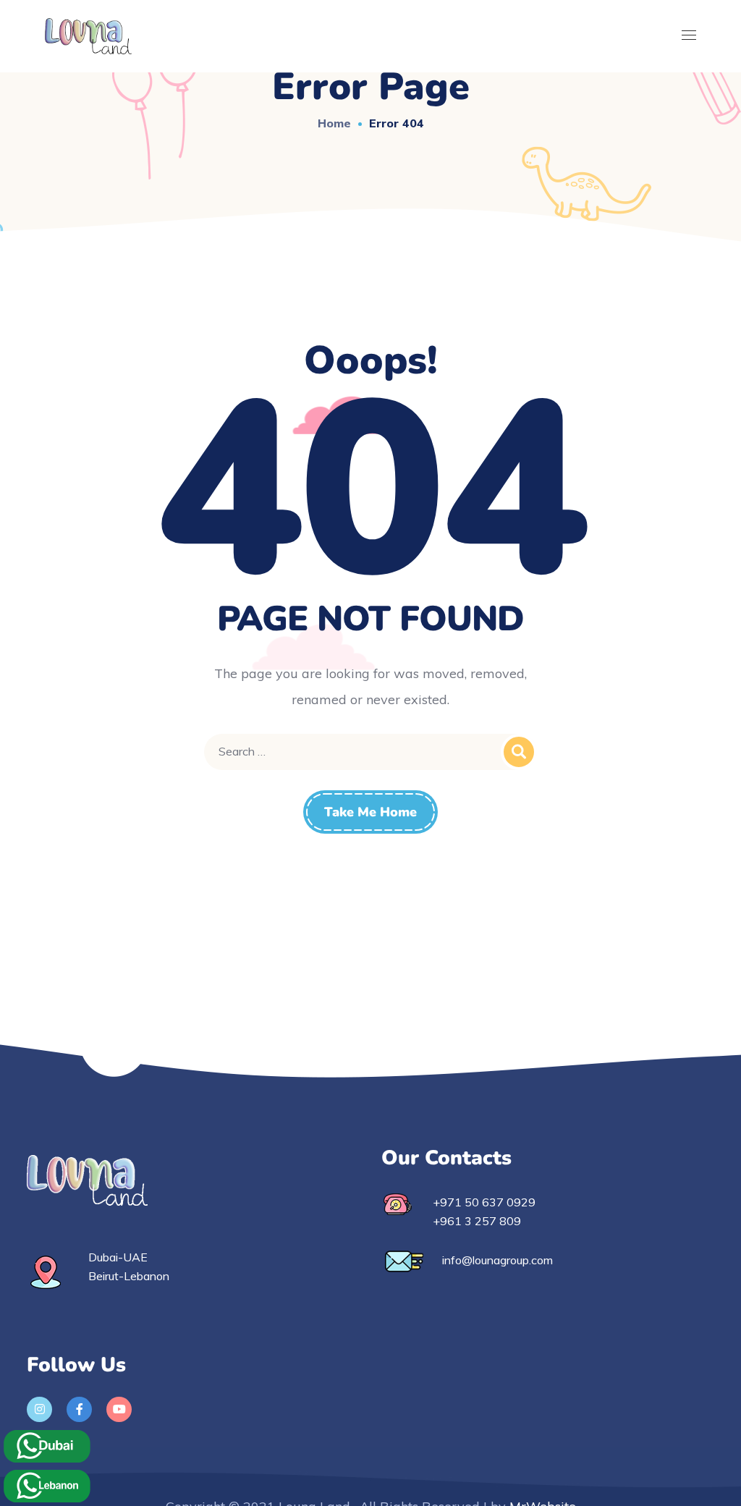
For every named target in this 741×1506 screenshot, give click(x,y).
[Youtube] (119, 1409)
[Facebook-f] (79, 1409)
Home (334, 123)
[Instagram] (39, 1409)
